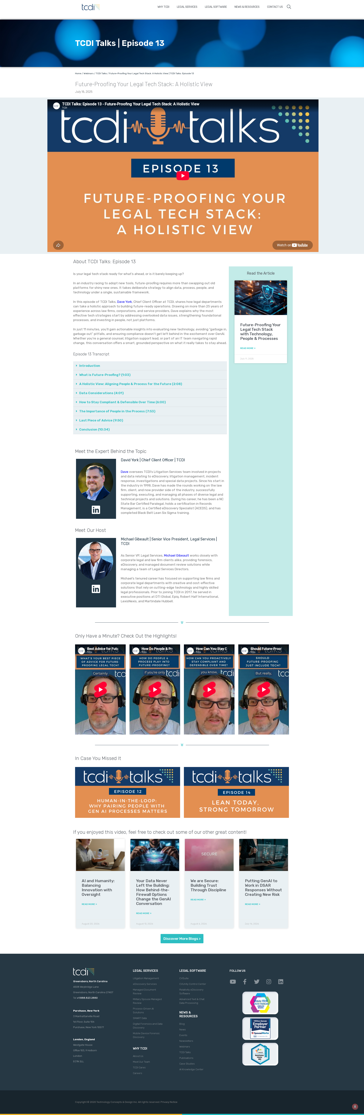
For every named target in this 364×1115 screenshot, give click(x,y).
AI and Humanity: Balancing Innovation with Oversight (98, 887)
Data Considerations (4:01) (101, 393)
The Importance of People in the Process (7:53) (117, 411)
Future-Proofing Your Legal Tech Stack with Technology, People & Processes (260, 331)
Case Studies (187, 1063)
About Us (138, 1056)
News (182, 1029)
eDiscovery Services (145, 984)
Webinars (89, 73)
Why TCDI (163, 7)
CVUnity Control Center (192, 984)
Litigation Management (146, 978)
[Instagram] (268, 981)
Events (183, 1035)
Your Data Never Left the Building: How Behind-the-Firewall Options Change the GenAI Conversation (153, 892)
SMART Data (140, 1018)
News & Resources (247, 7)
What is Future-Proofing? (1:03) (104, 375)
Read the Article (261, 273)
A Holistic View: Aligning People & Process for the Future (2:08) (130, 384)
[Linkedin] (280, 981)
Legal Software (216, 7)
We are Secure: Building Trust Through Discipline (208, 885)
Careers (137, 1073)
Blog (182, 1023)
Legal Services (187, 7)
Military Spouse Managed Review (147, 1001)
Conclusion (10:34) (94, 429)
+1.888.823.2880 (87, 997)
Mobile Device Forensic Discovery (146, 1035)
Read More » (248, 348)
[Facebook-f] (244, 981)
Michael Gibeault (176, 555)
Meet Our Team (141, 1061)
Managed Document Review (144, 991)
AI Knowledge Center (191, 1069)
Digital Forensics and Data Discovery (147, 1025)
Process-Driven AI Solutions (143, 1010)
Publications (186, 1058)
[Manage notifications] (355, 1107)
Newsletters (186, 1040)
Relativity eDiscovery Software (191, 991)
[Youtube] (232, 981)
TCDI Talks (101, 73)
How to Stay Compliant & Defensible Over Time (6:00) (122, 402)
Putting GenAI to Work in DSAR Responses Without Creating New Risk (263, 887)
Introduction (89, 366)
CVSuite (184, 978)
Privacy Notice (169, 1102)
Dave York (124, 302)
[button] (150, 365)
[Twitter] (256, 981)
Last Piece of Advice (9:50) (101, 420)
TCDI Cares (139, 1067)
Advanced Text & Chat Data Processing (191, 1001)
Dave (124, 472)
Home (78, 73)
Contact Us (275, 7)
